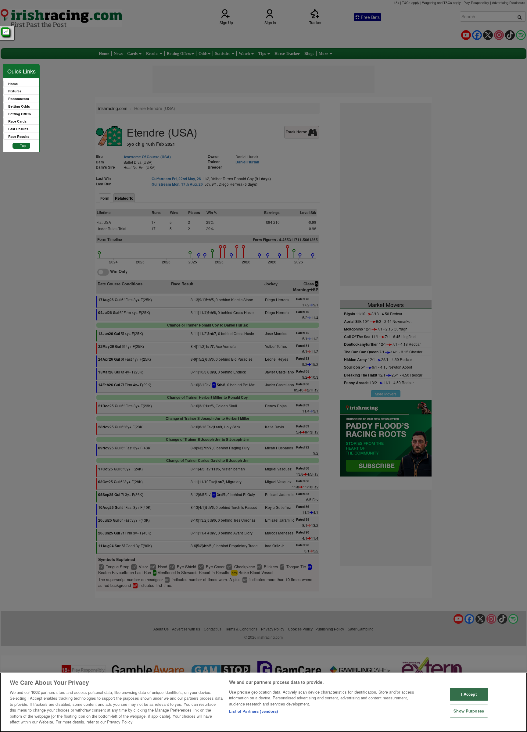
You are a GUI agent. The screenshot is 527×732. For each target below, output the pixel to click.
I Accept (469, 694)
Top (23, 145)
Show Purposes (469, 711)
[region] (263, 702)
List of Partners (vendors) (253, 711)
